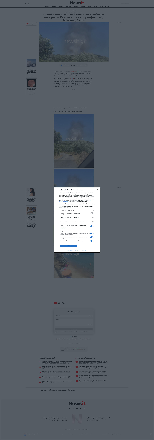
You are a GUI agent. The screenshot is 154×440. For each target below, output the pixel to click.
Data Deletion (70, 250)
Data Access (77, 250)
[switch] (91, 213)
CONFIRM (68, 245)
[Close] (98, 190)
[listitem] (77, 210)
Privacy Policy (83, 250)
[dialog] (77, 220)
